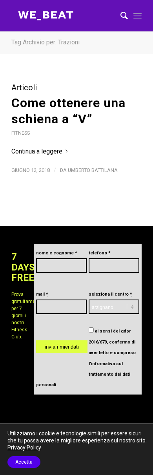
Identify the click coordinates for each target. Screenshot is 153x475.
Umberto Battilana (93, 170)
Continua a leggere (36, 151)
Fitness (20, 133)
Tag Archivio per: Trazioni (45, 42)
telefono (100, 253)
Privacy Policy (24, 447)
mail (42, 294)
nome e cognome (56, 253)
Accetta (24, 462)
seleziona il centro (110, 294)
